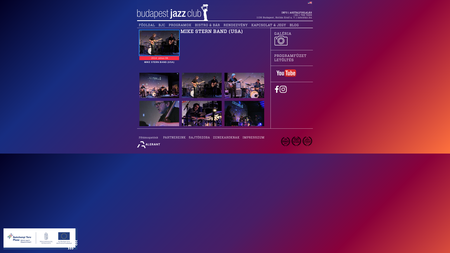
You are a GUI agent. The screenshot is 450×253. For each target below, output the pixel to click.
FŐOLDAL (147, 25)
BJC (162, 25)
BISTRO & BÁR (207, 25)
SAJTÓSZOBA (199, 137)
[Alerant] (148, 148)
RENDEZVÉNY (236, 25)
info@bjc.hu (305, 18)
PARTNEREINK (174, 137)
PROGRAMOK (180, 25)
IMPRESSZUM (254, 137)
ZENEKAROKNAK (226, 137)
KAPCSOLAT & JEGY (268, 25)
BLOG (294, 25)
